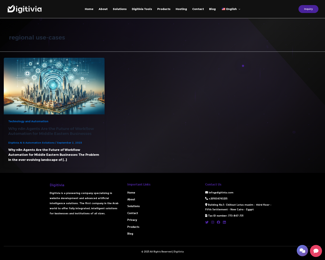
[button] (302, 250)
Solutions (120, 9)
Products (163, 9)
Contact (198, 9)
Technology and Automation (28, 121)
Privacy (132, 220)
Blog (212, 9)
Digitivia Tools (142, 9)
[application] (238, 9)
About (103, 9)
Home (89, 9)
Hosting (181, 9)
